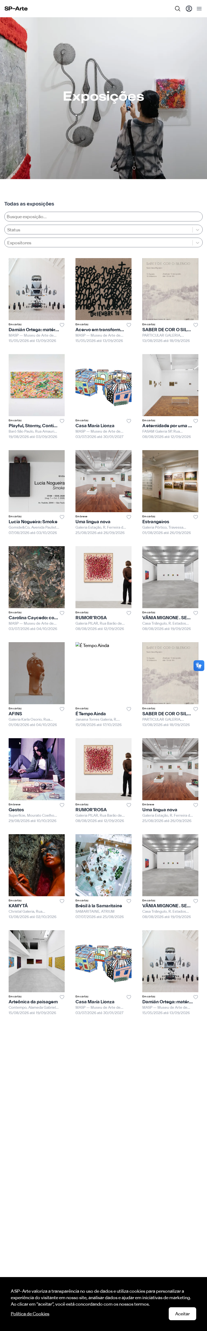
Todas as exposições (29, 204)
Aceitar (182, 1313)
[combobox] (7, 242)
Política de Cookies (30, 1313)
